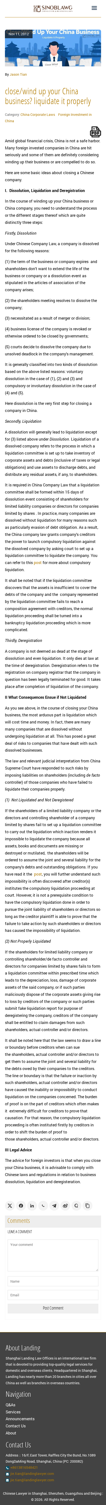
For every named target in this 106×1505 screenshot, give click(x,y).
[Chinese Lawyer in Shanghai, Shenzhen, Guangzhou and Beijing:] (53, 8)
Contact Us (16, 1425)
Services (13, 1411)
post (38, 562)
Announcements (20, 1418)
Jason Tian (18, 74)
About (11, 1432)
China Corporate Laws (37, 114)
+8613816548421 (24, 1467)
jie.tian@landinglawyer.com (32, 1473)
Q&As (10, 1404)
